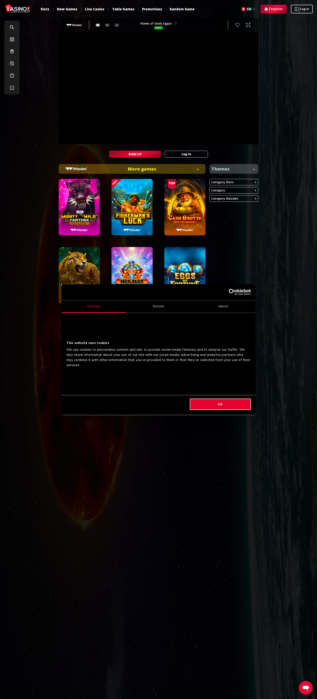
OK (220, 404)
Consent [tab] (93, 306)
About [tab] (223, 306)
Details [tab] (158, 306)
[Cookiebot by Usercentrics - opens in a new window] (232, 292)
